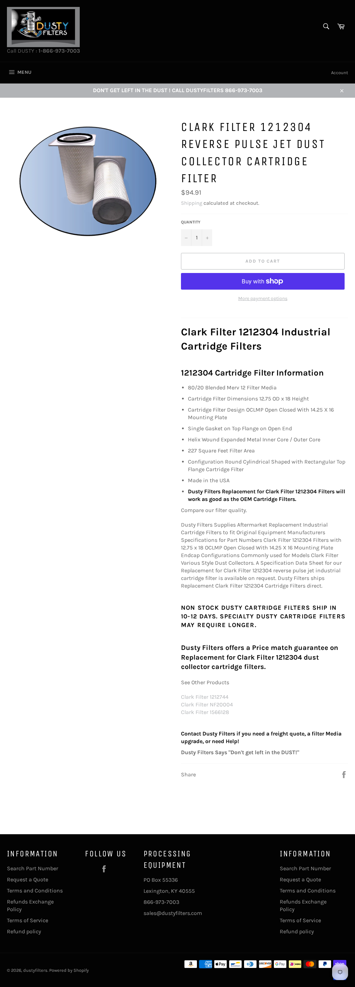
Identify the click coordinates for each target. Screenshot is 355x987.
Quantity (190, 222)
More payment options (262, 298)
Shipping (191, 203)
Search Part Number (32, 868)
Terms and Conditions (35, 890)
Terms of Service (27, 920)
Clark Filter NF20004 (207, 704)
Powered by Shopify (69, 970)
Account (339, 72)
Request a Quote (27, 879)
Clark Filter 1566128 (205, 712)
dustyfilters (35, 970)
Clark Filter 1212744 (204, 697)
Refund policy (24, 931)
